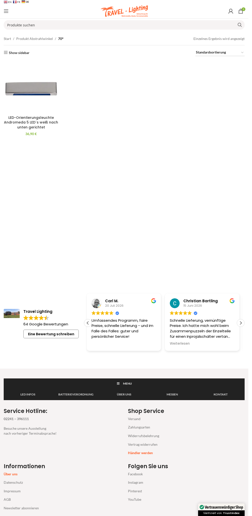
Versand (134, 419)
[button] (240, 323)
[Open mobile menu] (6, 11)
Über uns (10, 474)
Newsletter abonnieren (21, 508)
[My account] (231, 11)
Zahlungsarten (139, 427)
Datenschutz (13, 482)
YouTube (134, 499)
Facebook (135, 474)
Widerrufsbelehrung (143, 436)
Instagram (135, 482)
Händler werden (140, 453)
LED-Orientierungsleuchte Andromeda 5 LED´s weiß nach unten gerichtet (31, 122)
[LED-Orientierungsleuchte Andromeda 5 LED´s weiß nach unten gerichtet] (31, 87)
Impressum (12, 491)
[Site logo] (124, 11)
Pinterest (135, 491)
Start (7, 38)
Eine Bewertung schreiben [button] (51, 334)
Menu (127, 383)
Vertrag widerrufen (143, 444)
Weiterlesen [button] (180, 343)
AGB (7, 499)
